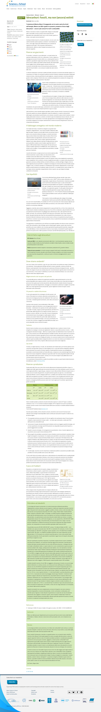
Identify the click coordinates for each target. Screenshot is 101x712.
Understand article (21, 18)
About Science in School (12, 690)
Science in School (30, 15)
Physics (15, 31)
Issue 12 (42, 15)
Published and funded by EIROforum (14, 706)
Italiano (9, 51)
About (43, 9)
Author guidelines (57, 9)
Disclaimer (33, 694)
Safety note (34, 692)
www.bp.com (44, 409)
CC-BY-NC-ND (29, 671)
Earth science (19, 29)
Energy (16, 36)
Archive (52, 690)
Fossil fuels (15, 38)
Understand (30, 9)
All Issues (20, 9)
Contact (77, 4)
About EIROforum (11, 692)
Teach (35, 9)
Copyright (33, 690)
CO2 (13, 36)
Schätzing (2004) (41, 361)
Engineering (9, 31)
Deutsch (10, 47)
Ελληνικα (10, 49)
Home (8, 9)
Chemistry (13, 29)
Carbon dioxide (15, 35)
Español (10, 53)
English (9, 45)
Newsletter (82, 4)
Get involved (49, 9)
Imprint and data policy (12, 694)
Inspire (24, 9)
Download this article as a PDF (84, 24)
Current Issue (13, 9)
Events (39, 9)
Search (88, 4)
